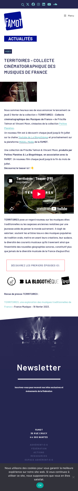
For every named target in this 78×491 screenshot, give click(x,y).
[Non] (73, 477)
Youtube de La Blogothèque (33, 137)
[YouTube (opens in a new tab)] (49, 4)
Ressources (39, 456)
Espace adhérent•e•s (39, 459)
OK (40, 485)
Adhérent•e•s (39, 444)
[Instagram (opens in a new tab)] (38, 4)
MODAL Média (26, 141)
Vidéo (8, 51)
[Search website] (23, 4)
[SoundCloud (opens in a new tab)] (54, 4)
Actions (39, 452)
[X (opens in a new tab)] (27, 4)
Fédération (39, 448)
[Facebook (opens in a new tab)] (33, 4)
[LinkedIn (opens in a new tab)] (43, 4)
